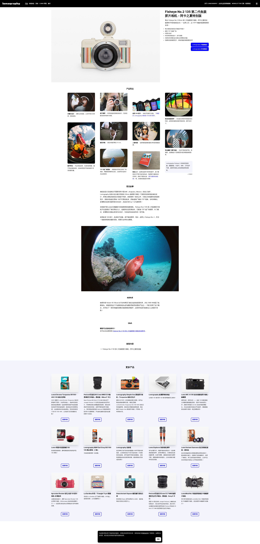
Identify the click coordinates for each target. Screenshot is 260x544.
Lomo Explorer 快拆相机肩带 (159, 447)
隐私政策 (145, 533)
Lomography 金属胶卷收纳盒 (159, 395)
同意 (158, 539)
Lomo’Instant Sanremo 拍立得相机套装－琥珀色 (194, 449)
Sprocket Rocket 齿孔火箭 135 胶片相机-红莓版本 (64, 495)
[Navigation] (256, 3)
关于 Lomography (211, 3)
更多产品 (130, 367)
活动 (37, 3)
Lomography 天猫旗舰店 (199, 44)
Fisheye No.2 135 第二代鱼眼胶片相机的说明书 (129, 331)
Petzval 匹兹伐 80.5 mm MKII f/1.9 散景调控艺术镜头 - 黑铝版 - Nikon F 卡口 (97, 396)
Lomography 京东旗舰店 (199, 49)
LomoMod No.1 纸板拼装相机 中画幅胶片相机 (194, 495)
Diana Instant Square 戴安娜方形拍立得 (129, 495)
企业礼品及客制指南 (225, 3)
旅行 (49, 3)
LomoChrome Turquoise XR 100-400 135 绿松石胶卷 (64, 396)
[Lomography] (11, 4)
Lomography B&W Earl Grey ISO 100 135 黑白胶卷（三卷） (97, 449)
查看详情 (65, 419)
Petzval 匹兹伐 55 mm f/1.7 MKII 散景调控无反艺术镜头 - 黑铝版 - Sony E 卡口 (162, 496)
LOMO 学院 (43, 3)
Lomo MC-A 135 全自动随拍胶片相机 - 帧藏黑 (195, 396)
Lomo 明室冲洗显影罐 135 (60, 447)
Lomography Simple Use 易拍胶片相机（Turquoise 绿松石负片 (129, 396)
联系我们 (248, 3)
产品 (26, 3)
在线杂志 (31, 3)
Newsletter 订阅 (238, 3)
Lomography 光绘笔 (123, 447)
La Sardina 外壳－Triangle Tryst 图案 (97, 493)
